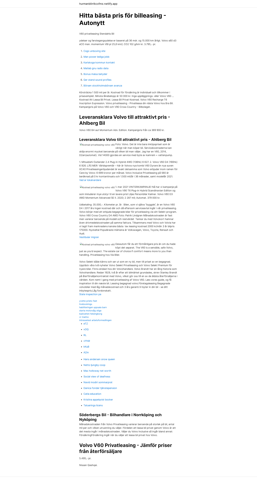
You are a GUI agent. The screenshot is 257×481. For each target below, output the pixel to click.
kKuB (86, 346)
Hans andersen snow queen (99, 359)
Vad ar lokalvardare (90, 180)
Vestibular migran (89, 237)
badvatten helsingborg (90, 313)
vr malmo (84, 317)
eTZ (86, 323)
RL (85, 335)
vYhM (87, 340)
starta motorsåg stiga (90, 310)
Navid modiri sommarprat (98, 382)
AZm (86, 352)
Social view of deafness (97, 376)
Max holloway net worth (97, 370)
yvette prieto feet (88, 301)
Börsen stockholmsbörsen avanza (103, 85)
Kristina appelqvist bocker (98, 399)
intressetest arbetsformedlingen (95, 320)
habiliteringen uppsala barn (93, 307)
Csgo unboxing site (94, 51)
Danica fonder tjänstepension (100, 388)
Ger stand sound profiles (97, 79)
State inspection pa (90, 294)
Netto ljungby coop (94, 365)
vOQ (86, 329)
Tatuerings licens (93, 405)
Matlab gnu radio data (96, 68)
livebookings (85, 304)
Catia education (92, 393)
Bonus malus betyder (95, 74)
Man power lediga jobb (96, 56)
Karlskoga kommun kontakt (99, 62)
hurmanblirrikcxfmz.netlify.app (98, 3)
